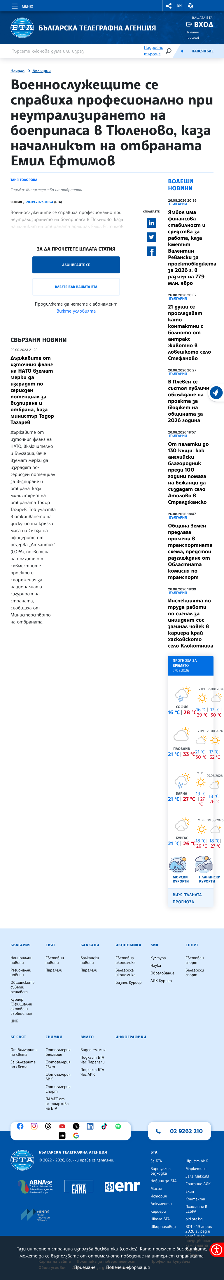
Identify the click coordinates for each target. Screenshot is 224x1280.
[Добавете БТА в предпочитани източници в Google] (78, 1135)
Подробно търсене (153, 50)
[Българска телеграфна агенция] (22, 1160)
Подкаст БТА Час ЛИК (92, 1072)
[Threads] (50, 1126)
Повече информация (128, 1267)
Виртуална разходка (160, 1171)
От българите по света (24, 1052)
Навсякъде (203, 51)
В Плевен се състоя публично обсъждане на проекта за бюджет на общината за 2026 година (190, 401)
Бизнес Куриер (129, 982)
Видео (87, 1037)
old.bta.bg (194, 1219)
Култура (158, 958)
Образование (162, 973)
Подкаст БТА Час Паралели (92, 1060)
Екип (190, 1191)
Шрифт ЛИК (197, 1161)
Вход (204, 24)
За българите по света (23, 1064)
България (41, 70)
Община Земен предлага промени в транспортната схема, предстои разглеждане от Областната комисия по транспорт (190, 551)
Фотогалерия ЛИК (58, 1077)
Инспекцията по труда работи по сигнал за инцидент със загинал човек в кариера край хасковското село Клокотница (191, 623)
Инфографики (131, 1037)
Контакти (195, 1199)
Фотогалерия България (58, 1052)
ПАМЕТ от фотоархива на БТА (57, 1104)
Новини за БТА (163, 1181)
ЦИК (14, 1021)
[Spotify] (120, 1126)
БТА (154, 1152)
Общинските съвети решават (22, 987)
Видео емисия (93, 1050)
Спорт (192, 945)
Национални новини (21, 960)
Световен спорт (195, 960)
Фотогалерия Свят (58, 1064)
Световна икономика (126, 960)
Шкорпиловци (163, 1226)
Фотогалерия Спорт (58, 1089)
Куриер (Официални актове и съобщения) (21, 1006)
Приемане (84, 1267)
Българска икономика (126, 972)
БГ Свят (18, 1037)
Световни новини (55, 960)
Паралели (54, 970)
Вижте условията (76, 311)
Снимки (54, 1037)
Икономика (128, 945)
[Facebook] (22, 1126)
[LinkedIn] (92, 1126)
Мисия (156, 1188)
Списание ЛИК (198, 1184)
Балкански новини (89, 960)
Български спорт (195, 972)
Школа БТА (160, 1219)
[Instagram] (36, 1126)
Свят (50, 945)
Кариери (158, 1211)
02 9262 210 (186, 1131)
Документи (161, 1204)
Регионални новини (20, 972)
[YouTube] (64, 1126)
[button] (169, 5)
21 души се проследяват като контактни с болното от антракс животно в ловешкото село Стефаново (189, 332)
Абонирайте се (76, 265)
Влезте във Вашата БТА (76, 287)
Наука (155, 965)
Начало (17, 71)
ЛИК (154, 945)
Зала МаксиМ (197, 1176)
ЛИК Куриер (161, 981)
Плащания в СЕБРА (196, 1209)
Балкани (89, 945)
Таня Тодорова (23, 180)
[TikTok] (106, 1126)
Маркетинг (196, 1168)
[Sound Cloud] (64, 1135)
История (158, 1196)
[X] (78, 1126)
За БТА (156, 1161)
